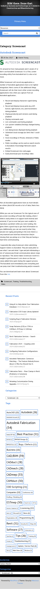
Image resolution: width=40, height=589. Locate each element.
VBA (8, 550)
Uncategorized (11, 546)
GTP (34, 503)
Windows (28, 550)
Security (24, 524)
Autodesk (29, 412)
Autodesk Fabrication (21, 425)
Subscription (29, 530)
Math (9, 513)
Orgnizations (12, 518)
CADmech (15, 468)
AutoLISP (11, 435)
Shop (33, 524)
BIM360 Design (21, 439)
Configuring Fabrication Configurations (23, 351)
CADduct (14, 462)
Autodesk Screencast (12, 52)
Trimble (9, 541)
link (8, 274)
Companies (13, 492)
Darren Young (23, 58)
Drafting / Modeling (14, 497)
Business (13, 449)
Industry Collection (12, 508)
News (26, 513)
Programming (27, 517)
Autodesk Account (13, 417)
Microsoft (17, 513)
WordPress (14, 580)
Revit (12, 523)
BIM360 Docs (11, 445)
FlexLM (27, 503)
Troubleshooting (25, 281)
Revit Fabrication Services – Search (22, 336)
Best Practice (27, 434)
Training (16, 281)
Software (15, 529)
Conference (28, 493)
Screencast (8, 281)
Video (3, 284)
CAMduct (15, 481)
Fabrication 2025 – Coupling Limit (22, 344)
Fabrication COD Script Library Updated (23, 311)
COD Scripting (17, 486)
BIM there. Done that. (20, 3)
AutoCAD (13, 412)
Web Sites (17, 550)
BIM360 (9, 439)
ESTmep (14, 502)
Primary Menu (20, 21)
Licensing (27, 508)
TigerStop (10, 536)
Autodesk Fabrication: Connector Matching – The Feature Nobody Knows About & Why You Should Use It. (24, 361)
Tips (21, 535)
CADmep (15, 474)
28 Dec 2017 (8, 58)
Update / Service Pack (27, 546)
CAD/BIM (15, 456)
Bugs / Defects (28, 444)
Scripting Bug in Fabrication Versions (22, 319)
